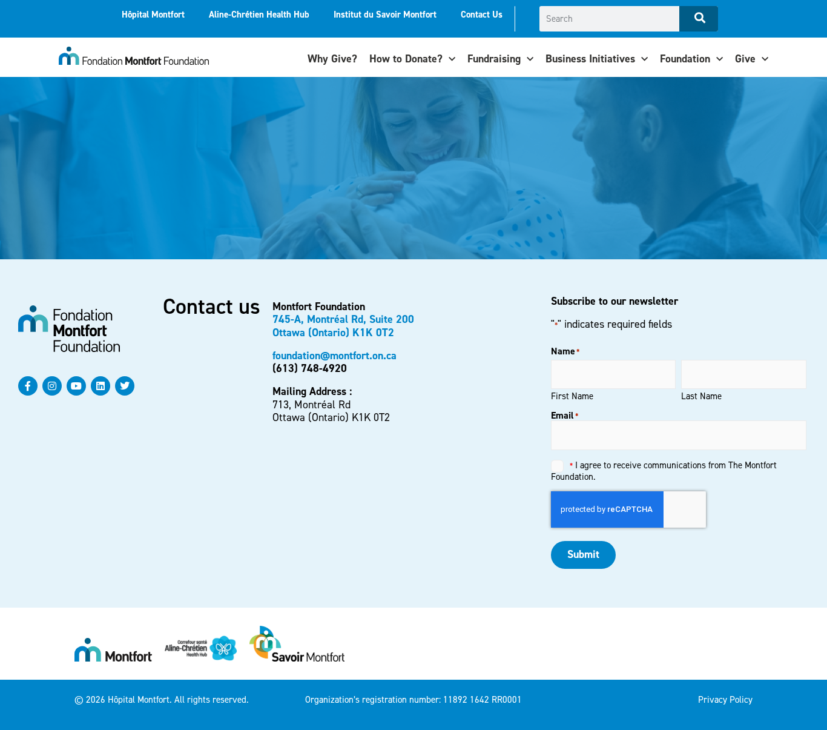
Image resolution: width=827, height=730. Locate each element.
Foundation (685, 58)
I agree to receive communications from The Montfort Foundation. (664, 471)
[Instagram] (52, 386)
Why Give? (332, 58)
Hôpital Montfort (153, 14)
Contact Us (481, 14)
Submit (583, 554)
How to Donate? (406, 58)
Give (745, 58)
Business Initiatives (590, 58)
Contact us (211, 306)
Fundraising (494, 58)
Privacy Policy (725, 700)
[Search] (698, 19)
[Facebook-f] (28, 386)
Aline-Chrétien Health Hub (259, 14)
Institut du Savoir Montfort (385, 14)
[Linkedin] (100, 386)
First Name (572, 395)
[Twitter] (124, 386)
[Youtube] (76, 386)
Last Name (701, 395)
